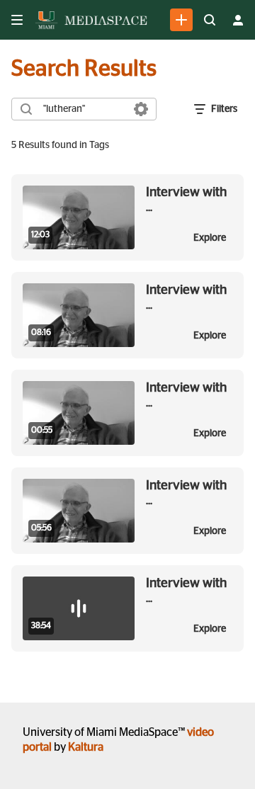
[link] (181, 19)
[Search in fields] (141, 109)
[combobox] (83, 109)
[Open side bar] (17, 19)
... (186, 199)
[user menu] (238, 19)
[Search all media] (209, 19)
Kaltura (85, 747)
